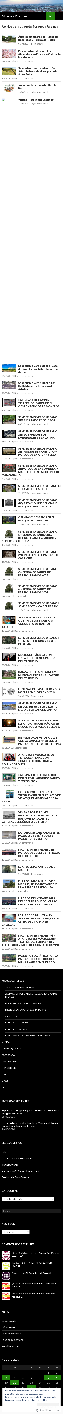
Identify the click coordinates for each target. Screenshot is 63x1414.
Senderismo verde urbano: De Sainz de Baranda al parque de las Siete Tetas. (38, 71)
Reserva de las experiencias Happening (26, 1003)
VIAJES (5, 1081)
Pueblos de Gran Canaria (15, 1177)
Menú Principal (59, 16)
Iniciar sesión (9, 1327)
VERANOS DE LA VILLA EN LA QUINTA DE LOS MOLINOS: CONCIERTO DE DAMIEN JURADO (28, 622)
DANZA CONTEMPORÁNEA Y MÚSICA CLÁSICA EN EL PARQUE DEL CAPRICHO (38, 675)
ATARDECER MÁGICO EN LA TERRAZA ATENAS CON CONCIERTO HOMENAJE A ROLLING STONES (28, 759)
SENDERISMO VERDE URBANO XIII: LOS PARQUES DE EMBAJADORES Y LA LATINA (37, 434)
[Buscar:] (31, 1211)
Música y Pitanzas (14, 16)
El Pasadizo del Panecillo (39, 1273)
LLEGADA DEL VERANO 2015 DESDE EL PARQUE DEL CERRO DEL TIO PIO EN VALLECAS (37, 901)
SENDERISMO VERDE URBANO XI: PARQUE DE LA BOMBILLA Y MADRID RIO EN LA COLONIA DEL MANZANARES (31, 470)
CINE (4, 1074)
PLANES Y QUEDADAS (12, 1048)
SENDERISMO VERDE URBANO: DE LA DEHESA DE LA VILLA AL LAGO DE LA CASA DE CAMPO (38, 706)
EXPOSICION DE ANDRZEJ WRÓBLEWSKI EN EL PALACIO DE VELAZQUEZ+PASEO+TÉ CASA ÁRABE (31, 796)
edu (4, 1152)
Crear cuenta (9, 1320)
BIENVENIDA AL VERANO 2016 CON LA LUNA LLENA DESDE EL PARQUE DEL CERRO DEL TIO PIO (39, 740)
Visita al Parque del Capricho (36, 99)
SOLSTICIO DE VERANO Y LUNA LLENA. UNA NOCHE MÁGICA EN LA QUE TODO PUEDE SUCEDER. (39, 723)
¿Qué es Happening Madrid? (20, 987)
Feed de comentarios (13, 1339)
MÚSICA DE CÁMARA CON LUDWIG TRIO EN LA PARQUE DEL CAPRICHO (37, 658)
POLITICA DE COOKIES (16, 1029)
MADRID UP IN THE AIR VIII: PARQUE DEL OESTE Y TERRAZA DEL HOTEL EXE (39, 852)
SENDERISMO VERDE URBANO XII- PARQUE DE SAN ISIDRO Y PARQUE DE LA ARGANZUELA (37, 451)
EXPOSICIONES (9, 1068)
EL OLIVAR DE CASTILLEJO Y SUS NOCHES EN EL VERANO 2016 (39, 690)
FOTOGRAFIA (8, 1055)
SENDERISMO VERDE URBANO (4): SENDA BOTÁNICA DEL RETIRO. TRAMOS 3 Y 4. (37, 589)
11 (14, 1382)
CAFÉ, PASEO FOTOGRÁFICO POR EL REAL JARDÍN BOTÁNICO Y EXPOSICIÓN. (39, 778)
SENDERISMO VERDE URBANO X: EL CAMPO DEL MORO (39, 487)
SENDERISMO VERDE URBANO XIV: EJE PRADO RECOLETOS (37, 418)
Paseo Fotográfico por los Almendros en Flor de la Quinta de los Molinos (39, 54)
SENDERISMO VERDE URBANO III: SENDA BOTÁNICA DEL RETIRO (39, 605)
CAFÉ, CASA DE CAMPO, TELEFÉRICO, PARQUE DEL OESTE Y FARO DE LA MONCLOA (39, 403)
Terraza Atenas (10, 1164)
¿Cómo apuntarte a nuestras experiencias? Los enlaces (31, 995)
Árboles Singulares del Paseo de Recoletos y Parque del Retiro (38, 38)
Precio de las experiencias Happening (25, 1009)
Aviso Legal (11, 1016)
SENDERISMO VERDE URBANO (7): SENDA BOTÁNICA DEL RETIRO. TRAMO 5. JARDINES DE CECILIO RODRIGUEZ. (31, 536)
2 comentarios (37, 696)
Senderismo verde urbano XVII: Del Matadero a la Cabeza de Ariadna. (37, 386)
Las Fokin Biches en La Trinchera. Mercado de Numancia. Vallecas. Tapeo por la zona (31, 1124)
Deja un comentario (23, 61)
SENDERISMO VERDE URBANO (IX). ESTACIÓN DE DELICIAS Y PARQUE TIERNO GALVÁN (37, 503)
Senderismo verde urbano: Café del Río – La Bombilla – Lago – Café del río (39, 369)
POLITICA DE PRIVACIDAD (17, 1022)
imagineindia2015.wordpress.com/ (20, 1170)
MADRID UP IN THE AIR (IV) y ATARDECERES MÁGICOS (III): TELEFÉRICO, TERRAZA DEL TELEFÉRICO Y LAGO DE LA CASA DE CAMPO (30, 940)
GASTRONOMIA (9, 1061)
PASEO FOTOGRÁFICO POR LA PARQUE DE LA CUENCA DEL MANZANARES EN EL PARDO (38, 959)
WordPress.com (10, 1346)
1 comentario (37, 43)
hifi (4, 1087)
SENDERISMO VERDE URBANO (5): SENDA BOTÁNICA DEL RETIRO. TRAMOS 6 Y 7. (37, 572)
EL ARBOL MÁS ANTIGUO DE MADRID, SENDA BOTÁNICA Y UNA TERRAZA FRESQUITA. (37, 884)
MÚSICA (6, 1042)
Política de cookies (38, 1400)
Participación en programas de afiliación (28, 1035)
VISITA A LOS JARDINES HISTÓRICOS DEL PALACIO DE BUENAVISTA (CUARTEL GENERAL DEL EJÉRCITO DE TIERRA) (29, 817)
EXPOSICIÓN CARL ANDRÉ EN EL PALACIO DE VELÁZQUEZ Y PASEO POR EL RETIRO (39, 835)
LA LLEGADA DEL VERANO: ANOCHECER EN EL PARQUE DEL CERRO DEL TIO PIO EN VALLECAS (30, 920)
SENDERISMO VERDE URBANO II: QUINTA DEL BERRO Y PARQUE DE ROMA (39, 641)
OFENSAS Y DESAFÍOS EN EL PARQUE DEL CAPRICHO (36, 519)
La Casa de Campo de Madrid (17, 1158)
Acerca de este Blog (13, 981)
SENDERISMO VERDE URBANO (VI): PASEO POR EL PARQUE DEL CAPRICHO (39, 555)
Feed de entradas (11, 1333)
